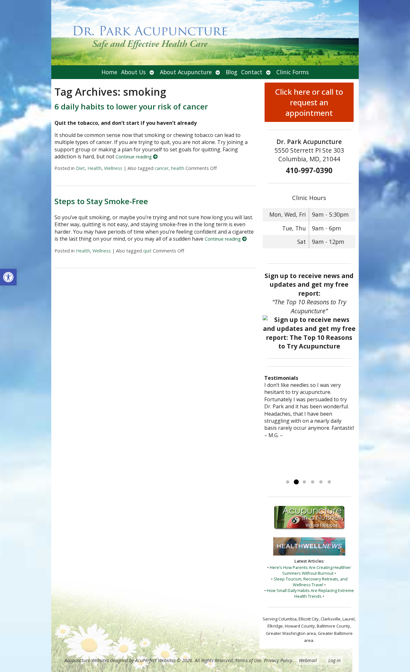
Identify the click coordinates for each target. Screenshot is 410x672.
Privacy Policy (278, 660)
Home (109, 72)
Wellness (113, 168)
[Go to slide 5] (321, 482)
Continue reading (134, 157)
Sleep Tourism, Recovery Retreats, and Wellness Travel (311, 582)
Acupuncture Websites (86, 660)
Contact (251, 72)
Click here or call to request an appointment (309, 102)
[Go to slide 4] (312, 482)
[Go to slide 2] (296, 482)
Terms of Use (248, 660)
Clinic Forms (292, 72)
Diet (80, 168)
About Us (133, 72)
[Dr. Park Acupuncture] (205, 32)
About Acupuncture (186, 72)
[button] (8, 277)
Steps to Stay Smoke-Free (101, 201)
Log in (334, 660)
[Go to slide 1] (287, 482)
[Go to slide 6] (329, 482)
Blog (231, 72)
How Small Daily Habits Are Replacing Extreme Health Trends (310, 593)
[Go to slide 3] (304, 482)
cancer (161, 168)
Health (94, 168)
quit (147, 251)
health (177, 168)
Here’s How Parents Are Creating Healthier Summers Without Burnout (310, 570)
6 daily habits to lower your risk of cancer (131, 106)
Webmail (308, 660)
